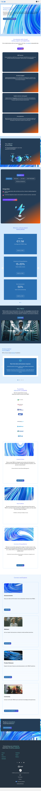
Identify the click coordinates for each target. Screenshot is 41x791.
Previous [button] (2, 268)
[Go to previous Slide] (2, 366)
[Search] (37, 1)
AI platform (32, 58)
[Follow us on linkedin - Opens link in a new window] (21, 762)
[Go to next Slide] (38, 366)
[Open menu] (38, 1)
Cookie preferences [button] (20, 783)
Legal (20, 774)
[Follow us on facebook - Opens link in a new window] (23, 762)
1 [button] (19, 302)
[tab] (9, 179)
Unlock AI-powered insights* (10, 77)
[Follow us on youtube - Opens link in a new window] (19, 762)
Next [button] (38, 268)
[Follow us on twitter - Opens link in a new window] (17, 762)
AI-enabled (28, 43)
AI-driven (13, 352)
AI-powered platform (11, 147)
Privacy (20, 779)
